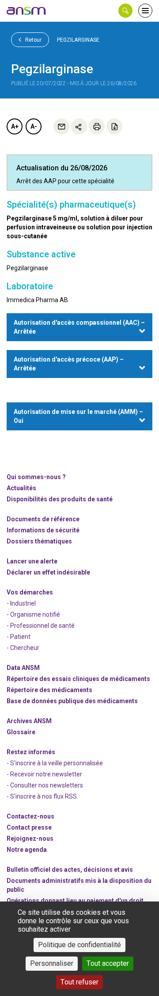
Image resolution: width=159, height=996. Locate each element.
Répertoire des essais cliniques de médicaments (78, 678)
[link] (26, 10)
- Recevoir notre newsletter (44, 774)
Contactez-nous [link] (30, 816)
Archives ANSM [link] (29, 720)
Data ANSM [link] (23, 667)
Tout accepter (108, 963)
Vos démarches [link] (30, 592)
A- (33, 126)
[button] (125, 11)
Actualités (21, 488)
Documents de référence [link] (43, 519)
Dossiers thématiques (39, 541)
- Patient (18, 636)
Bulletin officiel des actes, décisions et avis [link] (70, 869)
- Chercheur (23, 647)
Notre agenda (27, 849)
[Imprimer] (97, 126)
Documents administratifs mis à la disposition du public (79, 885)
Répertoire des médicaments (49, 689)
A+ (15, 126)
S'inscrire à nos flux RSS (43, 796)
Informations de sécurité (43, 530)
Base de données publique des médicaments (72, 701)
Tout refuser (79, 982)
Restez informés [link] (31, 752)
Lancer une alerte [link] (32, 561)
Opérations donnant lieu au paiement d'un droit (75, 900)
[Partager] (79, 126)
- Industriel (21, 603)
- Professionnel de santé (41, 625)
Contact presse (29, 827)
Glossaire (21, 732)
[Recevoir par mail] (61, 126)
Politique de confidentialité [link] (79, 945)
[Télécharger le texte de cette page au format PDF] (114, 126)
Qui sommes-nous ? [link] (36, 476)
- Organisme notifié (33, 614)
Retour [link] (33, 40)
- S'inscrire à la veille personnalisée (55, 763)
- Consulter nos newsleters (45, 785)
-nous (30, 838)
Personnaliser (51, 963)
